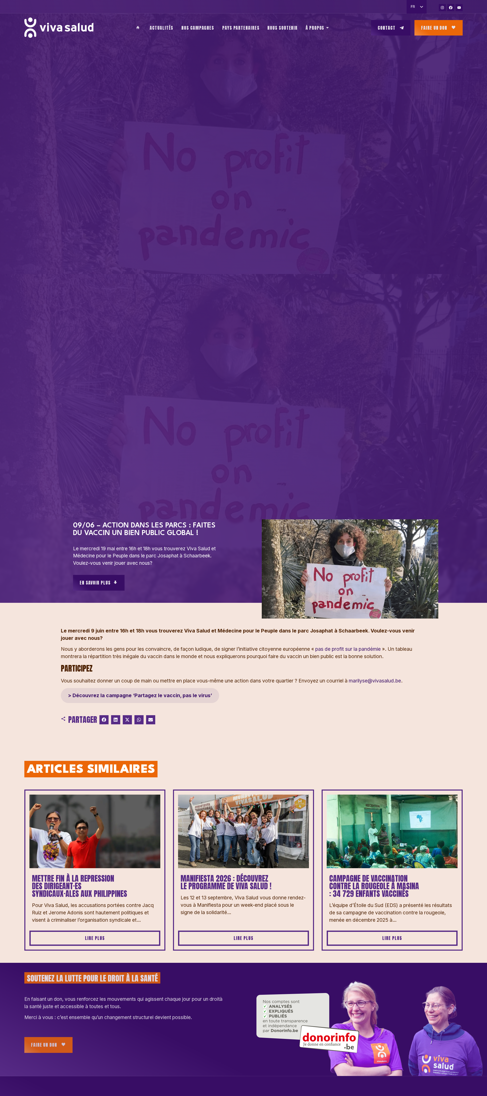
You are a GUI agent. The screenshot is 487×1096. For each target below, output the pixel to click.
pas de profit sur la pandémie (348, 649)
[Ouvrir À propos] (327, 28)
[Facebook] (450, 7)
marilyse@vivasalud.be (375, 681)
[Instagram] (442, 7)
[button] (104, 719)
